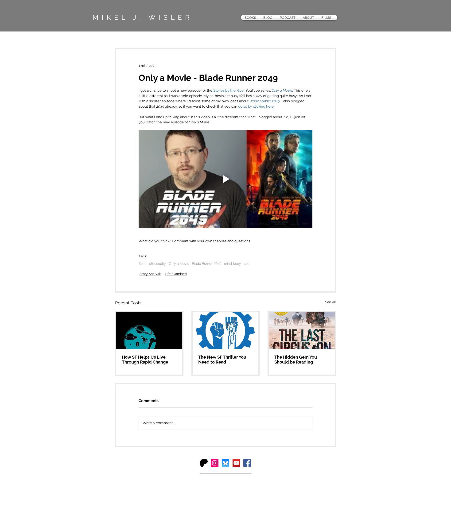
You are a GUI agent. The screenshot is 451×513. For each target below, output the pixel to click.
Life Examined (176, 274)
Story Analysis (150, 274)
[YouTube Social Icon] (236, 463)
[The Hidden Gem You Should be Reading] (302, 330)
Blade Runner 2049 (206, 264)
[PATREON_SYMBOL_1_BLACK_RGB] (204, 463)
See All (330, 302)
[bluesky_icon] (225, 463)
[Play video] (225, 179)
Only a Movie (179, 264)
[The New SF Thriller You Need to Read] (226, 330)
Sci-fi (142, 264)
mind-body (232, 264)
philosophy (157, 264)
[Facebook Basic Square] (247, 463)
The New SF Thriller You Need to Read (222, 359)
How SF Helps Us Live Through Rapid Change (145, 359)
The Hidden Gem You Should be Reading (295, 359)
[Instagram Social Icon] (214, 463)
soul (247, 264)
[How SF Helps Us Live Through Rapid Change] (149, 330)
